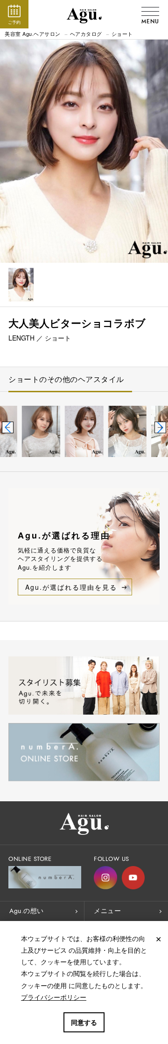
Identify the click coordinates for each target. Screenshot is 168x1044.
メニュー (107, 911)
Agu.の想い (26, 911)
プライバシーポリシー (53, 997)
